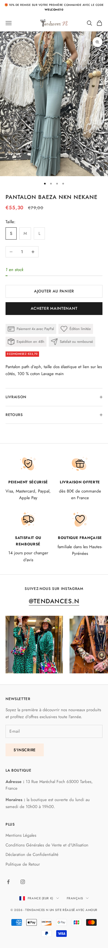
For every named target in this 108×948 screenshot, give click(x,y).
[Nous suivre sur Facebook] (8, 882)
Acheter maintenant (54, 308)
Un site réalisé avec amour (73, 910)
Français (75, 898)
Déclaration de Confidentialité (32, 854)
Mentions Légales (21, 835)
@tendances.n (54, 601)
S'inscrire (25, 750)
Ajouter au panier (54, 291)
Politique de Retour (23, 864)
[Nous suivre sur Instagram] (22, 882)
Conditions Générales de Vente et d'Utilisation (47, 845)
